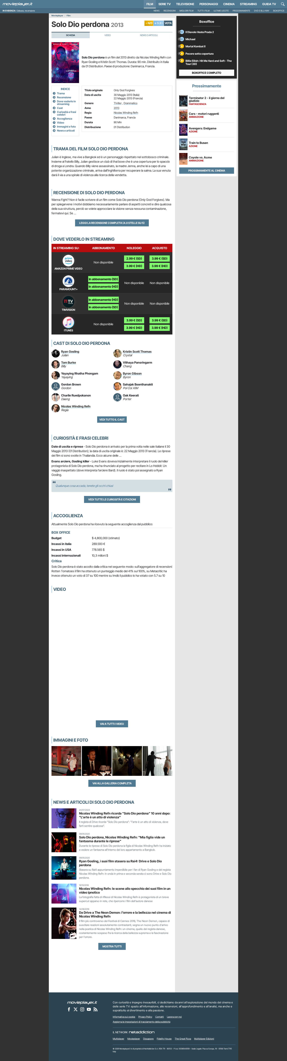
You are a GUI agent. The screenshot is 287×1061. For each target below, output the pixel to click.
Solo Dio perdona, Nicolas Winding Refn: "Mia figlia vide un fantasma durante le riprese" (122, 839)
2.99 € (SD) (134, 258)
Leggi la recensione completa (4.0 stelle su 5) (112, 223)
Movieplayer (57, 16)
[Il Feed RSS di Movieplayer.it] (95, 1009)
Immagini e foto (66, 126)
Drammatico (130, 103)
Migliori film (186, 10)
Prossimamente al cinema (206, 170)
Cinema (229, 4)
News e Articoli (149, 35)
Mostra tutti (112, 946)
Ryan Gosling (70, 351)
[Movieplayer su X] (75, 1009)
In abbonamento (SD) (103, 279)
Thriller (118, 103)
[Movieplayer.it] (17, 4)
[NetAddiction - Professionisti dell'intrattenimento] (141, 1032)
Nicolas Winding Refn (126, 112)
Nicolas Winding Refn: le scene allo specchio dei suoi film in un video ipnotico (124, 890)
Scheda (70, 35)
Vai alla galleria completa (112, 783)
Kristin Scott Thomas (137, 351)
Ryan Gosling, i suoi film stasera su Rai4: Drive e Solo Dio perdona (120, 863)
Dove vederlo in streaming (66, 103)
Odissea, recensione (25, 10)
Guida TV (269, 4)
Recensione (64, 97)
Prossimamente (241, 10)
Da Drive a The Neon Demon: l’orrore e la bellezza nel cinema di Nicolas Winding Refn (125, 914)
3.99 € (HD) (134, 266)
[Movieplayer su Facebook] (69, 1009)
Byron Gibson (132, 373)
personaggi (208, 4)
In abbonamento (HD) (103, 286)
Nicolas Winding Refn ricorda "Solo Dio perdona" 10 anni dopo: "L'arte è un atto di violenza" (124, 815)
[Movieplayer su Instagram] (82, 1009)
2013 (116, 108)
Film (149, 4)
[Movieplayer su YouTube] (89, 1009)
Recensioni (170, 10)
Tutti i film (203, 10)
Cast (60, 108)
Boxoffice (278, 10)
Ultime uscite (221, 10)
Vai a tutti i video (112, 723)
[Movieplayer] (82, 1002)
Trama (61, 93)
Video (107, 35)
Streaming (248, 4)
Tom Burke (68, 362)
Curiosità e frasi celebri (66, 113)
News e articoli (66, 130)
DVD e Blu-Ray (261, 10)
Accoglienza (64, 118)
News (157, 10)
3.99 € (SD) (159, 258)
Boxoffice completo (206, 72)
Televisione (185, 4)
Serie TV (164, 4)
